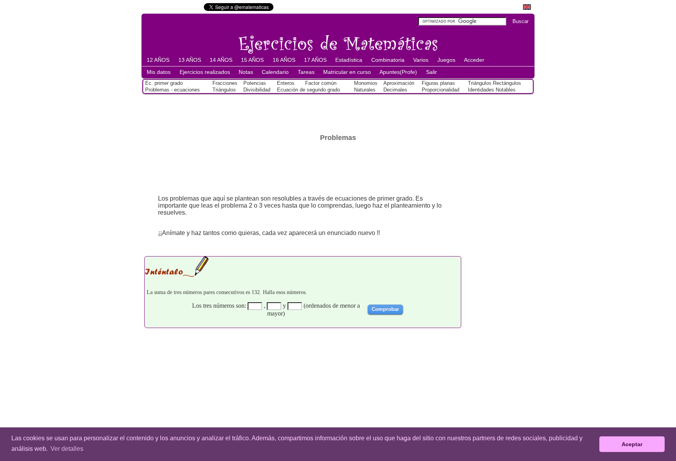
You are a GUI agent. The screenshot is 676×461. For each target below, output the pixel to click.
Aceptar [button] (632, 444)
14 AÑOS (221, 60)
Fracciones (224, 83)
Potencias (254, 83)
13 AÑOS (189, 60)
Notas (246, 72)
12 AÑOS (158, 60)
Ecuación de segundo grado (308, 90)
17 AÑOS (315, 60)
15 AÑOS (252, 60)
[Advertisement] (338, 112)
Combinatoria (388, 60)
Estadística (348, 60)
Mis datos (159, 72)
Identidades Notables (492, 90)
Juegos (446, 60)
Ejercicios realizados (205, 72)
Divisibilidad (256, 90)
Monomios (366, 83)
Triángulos (224, 90)
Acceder (474, 60)
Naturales (365, 90)
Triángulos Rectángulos (494, 83)
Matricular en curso (347, 72)
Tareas (306, 72)
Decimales (395, 90)
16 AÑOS (284, 60)
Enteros (286, 83)
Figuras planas (438, 83)
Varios (420, 60)
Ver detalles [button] (66, 448)
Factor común (320, 83)
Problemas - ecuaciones (172, 90)
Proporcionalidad (440, 90)
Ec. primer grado (164, 83)
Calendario (275, 72)
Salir (431, 72)
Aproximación (398, 83)
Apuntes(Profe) (398, 72)
